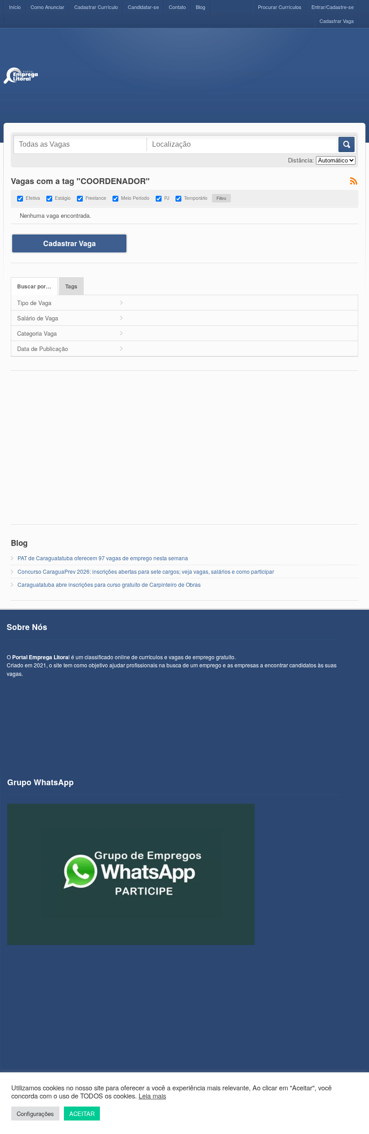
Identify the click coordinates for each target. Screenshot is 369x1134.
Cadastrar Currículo (96, 6)
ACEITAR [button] (81, 1113)
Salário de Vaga (37, 318)
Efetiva (33, 197)
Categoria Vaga (37, 333)
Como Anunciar (47, 6)
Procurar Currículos (280, 6)
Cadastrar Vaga (337, 20)
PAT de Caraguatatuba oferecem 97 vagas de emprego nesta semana (103, 558)
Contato (177, 6)
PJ (166, 197)
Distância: (301, 160)
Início (15, 6)
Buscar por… (34, 286)
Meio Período (135, 197)
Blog (200, 6)
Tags (71, 286)
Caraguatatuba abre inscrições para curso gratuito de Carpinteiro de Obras (109, 584)
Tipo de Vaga (34, 302)
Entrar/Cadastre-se (332, 6)
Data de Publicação (42, 348)
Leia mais (152, 1096)
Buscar (346, 144)
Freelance (96, 197)
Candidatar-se (143, 6)
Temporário (195, 197)
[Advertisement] (201, 75)
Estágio (63, 197)
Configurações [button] (35, 1113)
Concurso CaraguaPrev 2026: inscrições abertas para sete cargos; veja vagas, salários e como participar (146, 571)
